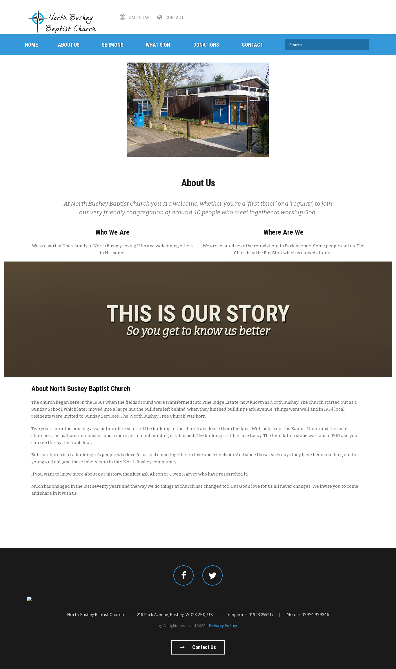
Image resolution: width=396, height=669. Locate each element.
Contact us (203, 647)
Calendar (139, 17)
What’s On (158, 45)
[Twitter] (212, 575)
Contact (174, 17)
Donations (206, 45)
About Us (69, 45)
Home (31, 45)
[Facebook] (183, 575)
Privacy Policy (223, 626)
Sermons (112, 45)
